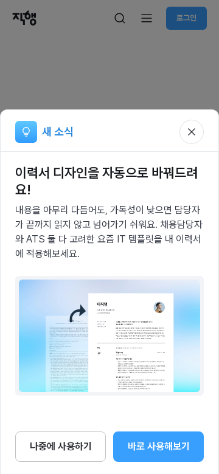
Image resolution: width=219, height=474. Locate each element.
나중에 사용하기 (61, 446)
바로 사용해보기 (159, 446)
